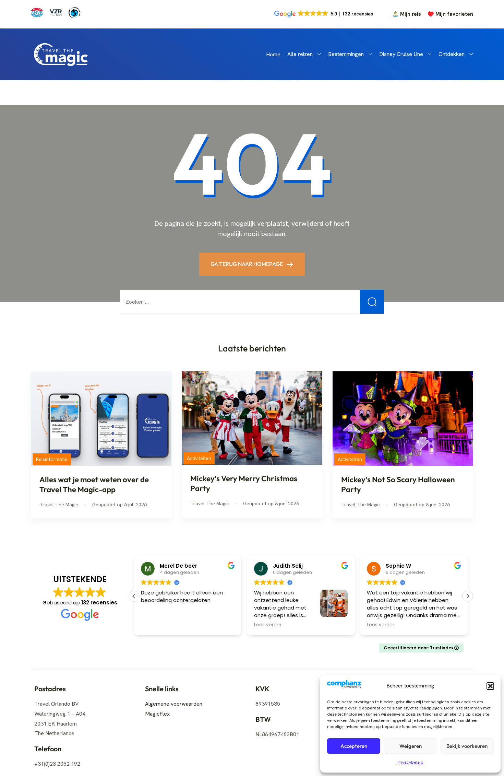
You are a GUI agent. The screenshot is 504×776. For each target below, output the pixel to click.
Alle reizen (300, 54)
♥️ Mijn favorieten (450, 14)
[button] (490, 686)
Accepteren (353, 746)
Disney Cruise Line (401, 54)
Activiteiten (199, 458)
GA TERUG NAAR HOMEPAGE (247, 263)
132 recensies (99, 602)
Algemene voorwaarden (173, 703)
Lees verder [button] (267, 625)
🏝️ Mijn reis (406, 14)
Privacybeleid (410, 762)
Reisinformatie (52, 459)
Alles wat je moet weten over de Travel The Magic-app (94, 484)
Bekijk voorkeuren (467, 746)
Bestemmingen (346, 54)
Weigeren (410, 746)
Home (273, 54)
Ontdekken (452, 54)
